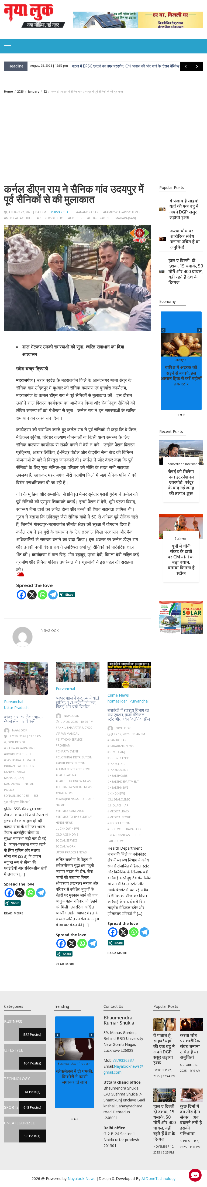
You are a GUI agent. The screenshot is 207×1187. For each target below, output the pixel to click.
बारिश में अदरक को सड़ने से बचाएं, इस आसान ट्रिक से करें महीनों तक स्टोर (181, 375)
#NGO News (64, 793)
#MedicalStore (119, 817)
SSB (36, 796)
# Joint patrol (15, 742)
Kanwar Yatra (14, 772)
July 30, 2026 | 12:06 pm (25, 736)
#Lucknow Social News (74, 787)
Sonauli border (16, 796)
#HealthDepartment (123, 782)
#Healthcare (117, 776)
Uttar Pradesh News (71, 852)
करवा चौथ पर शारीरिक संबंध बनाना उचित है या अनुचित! (185, 239)
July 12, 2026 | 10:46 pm (128, 734)
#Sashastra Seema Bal (20, 760)
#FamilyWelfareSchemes (121, 212)
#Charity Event (67, 751)
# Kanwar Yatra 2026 (19, 748)
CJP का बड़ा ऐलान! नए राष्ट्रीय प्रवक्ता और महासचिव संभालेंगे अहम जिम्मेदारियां (125, 66)
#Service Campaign (70, 811)
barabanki (134, 829)
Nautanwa (12, 784)
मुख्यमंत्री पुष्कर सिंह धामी (17, 801)
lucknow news (67, 828)
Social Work (65, 846)
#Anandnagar (87, 212)
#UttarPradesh (99, 218)
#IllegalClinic (119, 799)
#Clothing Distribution (74, 757)
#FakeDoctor (118, 770)
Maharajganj (125, 218)
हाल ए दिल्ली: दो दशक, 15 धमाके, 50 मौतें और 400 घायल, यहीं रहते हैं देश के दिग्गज (185, 271)
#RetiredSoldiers (50, 218)
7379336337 (123, 1060)
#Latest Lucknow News (73, 781)
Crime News (118, 695)
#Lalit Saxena (66, 775)
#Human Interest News (73, 769)
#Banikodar (117, 740)
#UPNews (114, 829)
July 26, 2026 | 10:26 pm (76, 722)
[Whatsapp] (42, 594)
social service (66, 840)
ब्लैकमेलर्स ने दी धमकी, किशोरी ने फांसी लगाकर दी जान (74, 1076)
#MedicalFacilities (18, 218)
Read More (13, 913)
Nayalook (49, 630)
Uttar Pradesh (16, 707)
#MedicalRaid (118, 811)
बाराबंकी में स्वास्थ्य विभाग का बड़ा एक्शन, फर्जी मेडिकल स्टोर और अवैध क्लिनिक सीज (129, 714)
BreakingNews (119, 835)
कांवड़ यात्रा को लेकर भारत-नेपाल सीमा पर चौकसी (23, 719)
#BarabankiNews (120, 746)
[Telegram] (53, 594)
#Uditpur (75, 218)
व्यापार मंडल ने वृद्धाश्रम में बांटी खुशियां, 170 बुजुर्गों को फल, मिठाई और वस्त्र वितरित (77, 702)
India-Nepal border (19, 766)
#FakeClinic (116, 764)
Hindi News (64, 823)
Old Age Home (67, 834)
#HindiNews (116, 793)
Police (9, 790)
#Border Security (17, 754)
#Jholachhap (118, 805)
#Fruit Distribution (70, 763)
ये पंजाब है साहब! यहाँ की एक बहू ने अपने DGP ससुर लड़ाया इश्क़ (184, 209)
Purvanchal (60, 212)
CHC (137, 835)
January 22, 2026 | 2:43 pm (27, 212)
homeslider (117, 701)
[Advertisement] (103, 139)
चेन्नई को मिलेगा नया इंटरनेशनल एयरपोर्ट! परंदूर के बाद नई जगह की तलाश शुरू (181, 482)
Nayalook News (81, 1178)
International (194, 464)
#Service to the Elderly (74, 817)
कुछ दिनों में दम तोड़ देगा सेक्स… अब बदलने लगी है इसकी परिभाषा (191, 1120)
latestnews (116, 841)
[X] (32, 594)
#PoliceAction (119, 823)
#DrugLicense (118, 758)
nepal (29, 784)
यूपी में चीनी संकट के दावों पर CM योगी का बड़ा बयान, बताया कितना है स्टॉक (181, 559)
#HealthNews (118, 787)
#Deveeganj (116, 752)
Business (180, 538)
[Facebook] (21, 594)
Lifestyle (180, 360)
